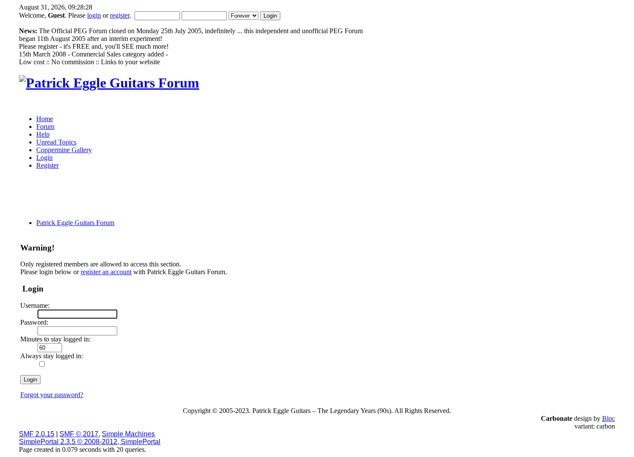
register (119, 15)
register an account (106, 271)
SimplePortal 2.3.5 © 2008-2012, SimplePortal (89, 441)
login (94, 15)
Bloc (608, 418)
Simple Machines (128, 434)
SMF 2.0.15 (36, 434)
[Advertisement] (247, 197)
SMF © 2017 (79, 434)
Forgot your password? (51, 394)
